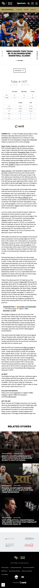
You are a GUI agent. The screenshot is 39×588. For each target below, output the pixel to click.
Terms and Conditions (28, 567)
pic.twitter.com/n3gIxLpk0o (26, 307)
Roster (26, 9)
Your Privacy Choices (14, 571)
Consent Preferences (15, 567)
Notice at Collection (27, 571)
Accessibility (4, 574)
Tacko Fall (23, 282)
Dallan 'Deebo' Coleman (9, 146)
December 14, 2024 (9, 310)
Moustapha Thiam (23, 152)
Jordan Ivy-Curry (14, 164)
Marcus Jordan (28, 347)
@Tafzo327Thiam (9, 307)
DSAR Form (4, 571)
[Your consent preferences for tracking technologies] (3, 585)
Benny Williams (24, 197)
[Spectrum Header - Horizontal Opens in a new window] (21, 3)
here (16, 413)
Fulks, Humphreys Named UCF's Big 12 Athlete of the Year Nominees (17, 490)
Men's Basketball (7, 453)
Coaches (33, 9)
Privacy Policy (5, 567)
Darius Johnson (6, 171)
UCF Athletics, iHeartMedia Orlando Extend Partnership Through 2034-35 (19, 522)
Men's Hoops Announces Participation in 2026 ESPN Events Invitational (17, 458)
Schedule (19, 9)
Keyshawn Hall (13, 162)
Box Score (18, 70)
